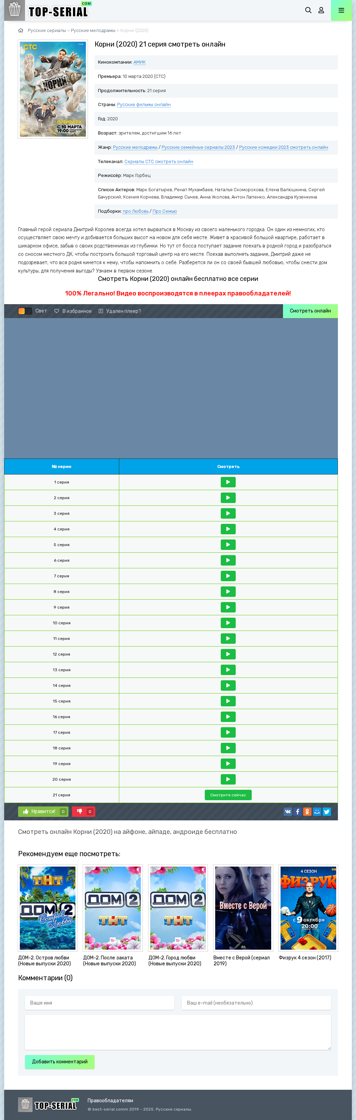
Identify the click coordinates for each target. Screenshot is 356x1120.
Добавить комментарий (60, 1062)
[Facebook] (297, 811)
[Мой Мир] (317, 811)
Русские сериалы (47, 30)
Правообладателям (110, 1101)
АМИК (140, 62)
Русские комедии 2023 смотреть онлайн (283, 147)
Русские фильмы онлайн (144, 104)
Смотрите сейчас (228, 795)
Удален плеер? (123, 311)
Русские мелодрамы (93, 30)
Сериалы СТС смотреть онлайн (158, 161)
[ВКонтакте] (288, 811)
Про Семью (165, 211)
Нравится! (48, 811)
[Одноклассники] (307, 811)
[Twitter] (327, 811)
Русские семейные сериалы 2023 (198, 147)
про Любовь (135, 211)
